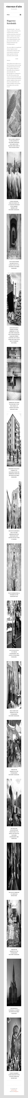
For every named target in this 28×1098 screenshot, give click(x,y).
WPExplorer (16, 1091)
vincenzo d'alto (14, 7)
